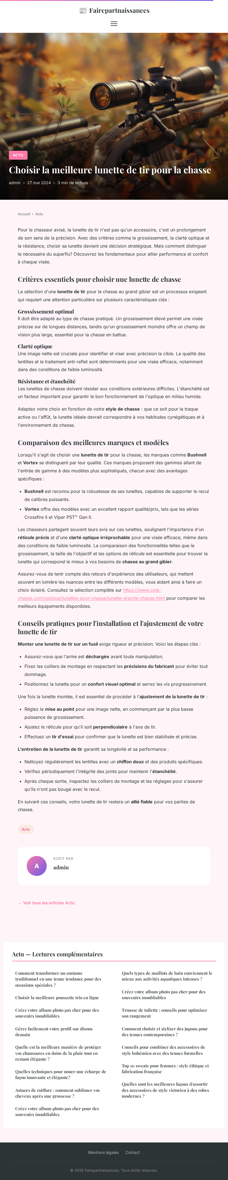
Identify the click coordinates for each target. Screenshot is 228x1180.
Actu (18, 155)
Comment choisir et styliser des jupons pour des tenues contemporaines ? (165, 1031)
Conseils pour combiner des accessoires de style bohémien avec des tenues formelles (163, 1050)
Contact (132, 1152)
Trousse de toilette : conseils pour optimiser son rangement (164, 1013)
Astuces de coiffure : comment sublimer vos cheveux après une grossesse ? (57, 1093)
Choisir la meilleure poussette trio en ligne (57, 997)
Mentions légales (103, 1152)
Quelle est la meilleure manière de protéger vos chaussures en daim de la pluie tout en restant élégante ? (58, 1053)
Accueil (24, 214)
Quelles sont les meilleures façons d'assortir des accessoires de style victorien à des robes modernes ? (165, 1090)
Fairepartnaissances (114, 10)
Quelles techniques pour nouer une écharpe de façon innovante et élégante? (60, 1074)
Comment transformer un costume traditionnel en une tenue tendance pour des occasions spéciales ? (58, 979)
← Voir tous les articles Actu (46, 902)
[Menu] (114, 23)
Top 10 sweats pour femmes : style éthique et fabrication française (165, 1068)
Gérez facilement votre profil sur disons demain (54, 1031)
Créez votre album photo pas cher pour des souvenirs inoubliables (57, 1013)
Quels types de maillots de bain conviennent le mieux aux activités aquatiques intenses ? (167, 976)
